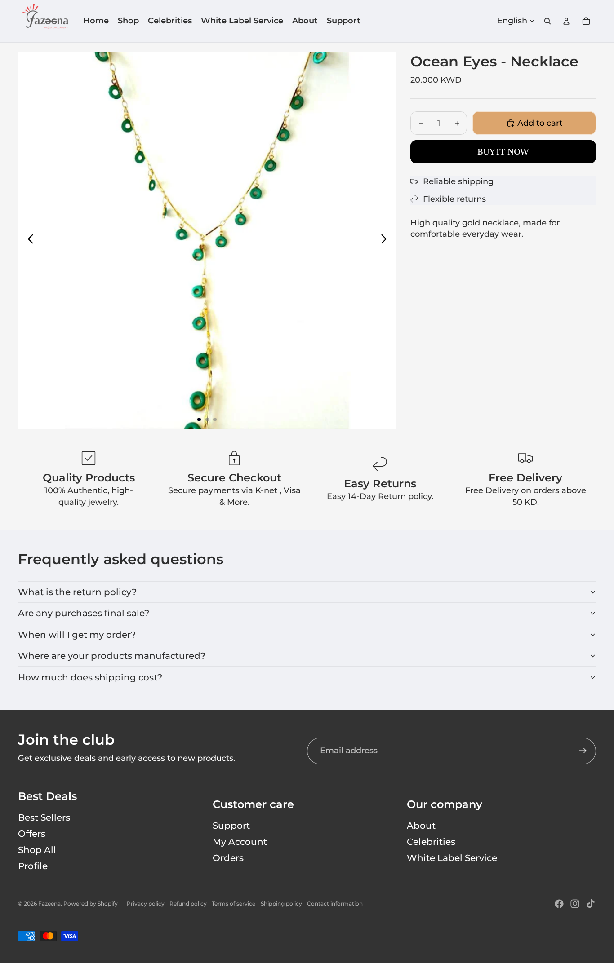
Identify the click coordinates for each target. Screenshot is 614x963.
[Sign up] (583, 751)
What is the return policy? (77, 592)
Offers (31, 833)
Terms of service (233, 903)
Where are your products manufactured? (111, 655)
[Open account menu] (566, 21)
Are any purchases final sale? (83, 613)
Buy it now (503, 151)
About (421, 825)
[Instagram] (575, 903)
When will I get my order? (77, 634)
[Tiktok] (590, 903)
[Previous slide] (28, 241)
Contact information (335, 903)
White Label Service (452, 858)
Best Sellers (44, 817)
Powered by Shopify (90, 903)
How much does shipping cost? (90, 677)
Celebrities (431, 841)
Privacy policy (146, 903)
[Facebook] (559, 903)
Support (231, 825)
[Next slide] (386, 241)
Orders (228, 858)
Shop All (37, 849)
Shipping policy (281, 903)
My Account (240, 841)
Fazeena (49, 903)
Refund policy (188, 903)
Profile (33, 866)
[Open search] (547, 21)
